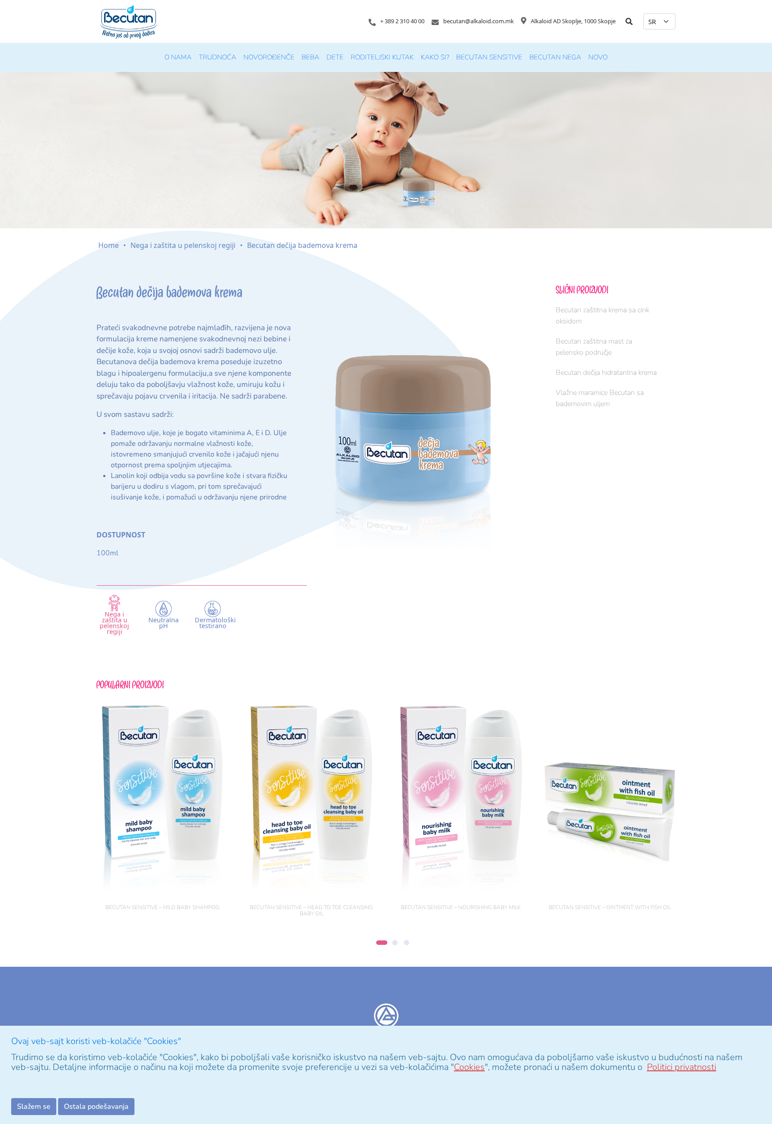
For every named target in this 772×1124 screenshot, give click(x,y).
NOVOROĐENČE (268, 57)
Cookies (469, 1067)
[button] (381, 942)
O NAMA (178, 57)
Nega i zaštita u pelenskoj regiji (182, 245)
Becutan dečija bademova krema (302, 245)
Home (108, 245)
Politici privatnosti (681, 1067)
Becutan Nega (555, 57)
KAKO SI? (435, 57)
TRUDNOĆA (217, 57)
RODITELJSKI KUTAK (382, 57)
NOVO (598, 57)
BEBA (310, 57)
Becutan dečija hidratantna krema (606, 372)
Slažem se (33, 1106)
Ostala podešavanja (96, 1106)
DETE (335, 57)
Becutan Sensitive (489, 57)
